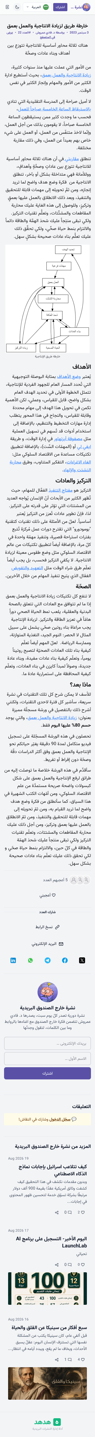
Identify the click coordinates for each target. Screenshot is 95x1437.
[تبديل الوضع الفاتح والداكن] (17, 7)
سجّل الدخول (59, 1119)
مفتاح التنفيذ (60, 490)
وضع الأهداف (69, 376)
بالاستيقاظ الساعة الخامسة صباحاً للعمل (54, 109)
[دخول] (7, 7)
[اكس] (82, 960)
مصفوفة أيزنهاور (68, 439)
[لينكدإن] (13, 960)
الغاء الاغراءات (79, 462)
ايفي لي (84, 446)
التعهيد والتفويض (27, 568)
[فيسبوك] (65, 960)
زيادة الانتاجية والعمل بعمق (66, 75)
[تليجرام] (48, 960)
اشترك (60, 7)
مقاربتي (71, 159)
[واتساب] (30, 960)
